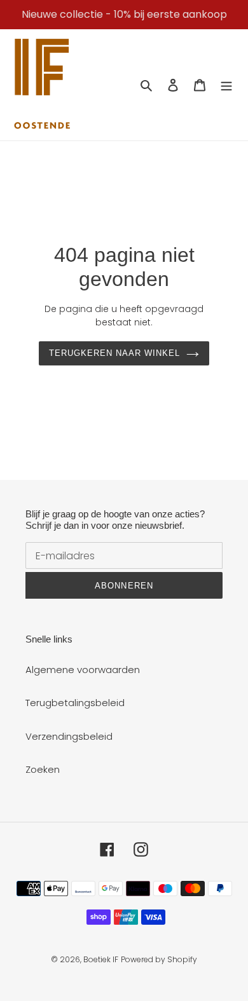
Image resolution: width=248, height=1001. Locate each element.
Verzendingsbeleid (69, 736)
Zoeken (42, 769)
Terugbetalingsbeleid (75, 702)
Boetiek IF (100, 959)
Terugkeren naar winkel (115, 353)
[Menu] (226, 85)
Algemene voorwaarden (82, 669)
